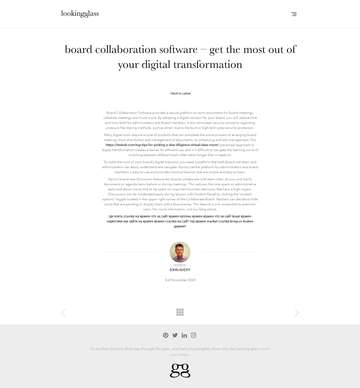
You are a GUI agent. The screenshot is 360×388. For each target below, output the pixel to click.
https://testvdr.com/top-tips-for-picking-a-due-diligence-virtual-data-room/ (162, 145)
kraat (236, 216)
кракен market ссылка (212, 221)
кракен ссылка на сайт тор (174, 221)
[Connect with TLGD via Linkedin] (184, 335)
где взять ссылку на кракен (129, 216)
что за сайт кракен (165, 216)
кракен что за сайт (217, 216)
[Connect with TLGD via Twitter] (175, 335)
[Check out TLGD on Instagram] (193, 335)
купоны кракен (191, 216)
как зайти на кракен (138, 221)
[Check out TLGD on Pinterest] (165, 335)
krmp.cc (236, 221)
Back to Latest (181, 93)
